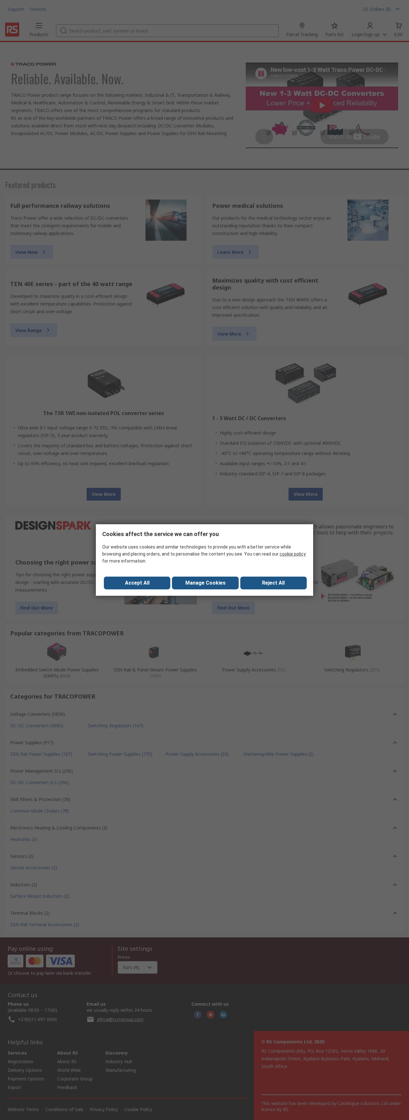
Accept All (137, 583)
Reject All (273, 583)
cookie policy (293, 553)
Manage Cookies (205, 583)
